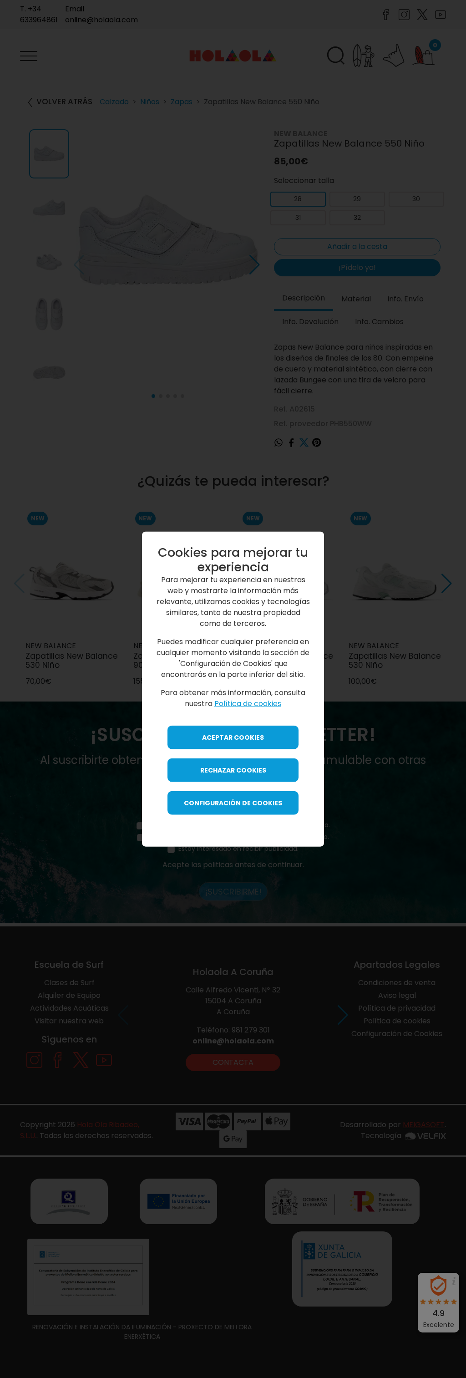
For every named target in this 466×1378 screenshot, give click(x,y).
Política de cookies (247, 703)
